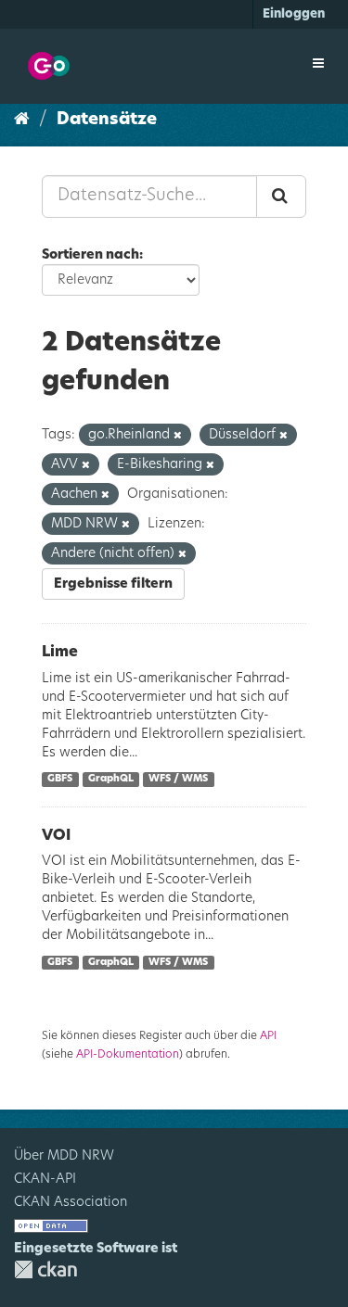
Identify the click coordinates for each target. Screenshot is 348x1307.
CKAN (45, 1269)
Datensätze (107, 119)
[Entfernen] (178, 435)
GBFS (59, 779)
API (268, 1035)
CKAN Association (70, 1202)
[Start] (22, 119)
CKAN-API (45, 1179)
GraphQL (111, 779)
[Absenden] (281, 196)
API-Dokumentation (127, 1054)
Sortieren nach (90, 254)
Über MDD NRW (64, 1155)
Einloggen (294, 14)
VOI (56, 835)
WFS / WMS (178, 779)
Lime (60, 651)
